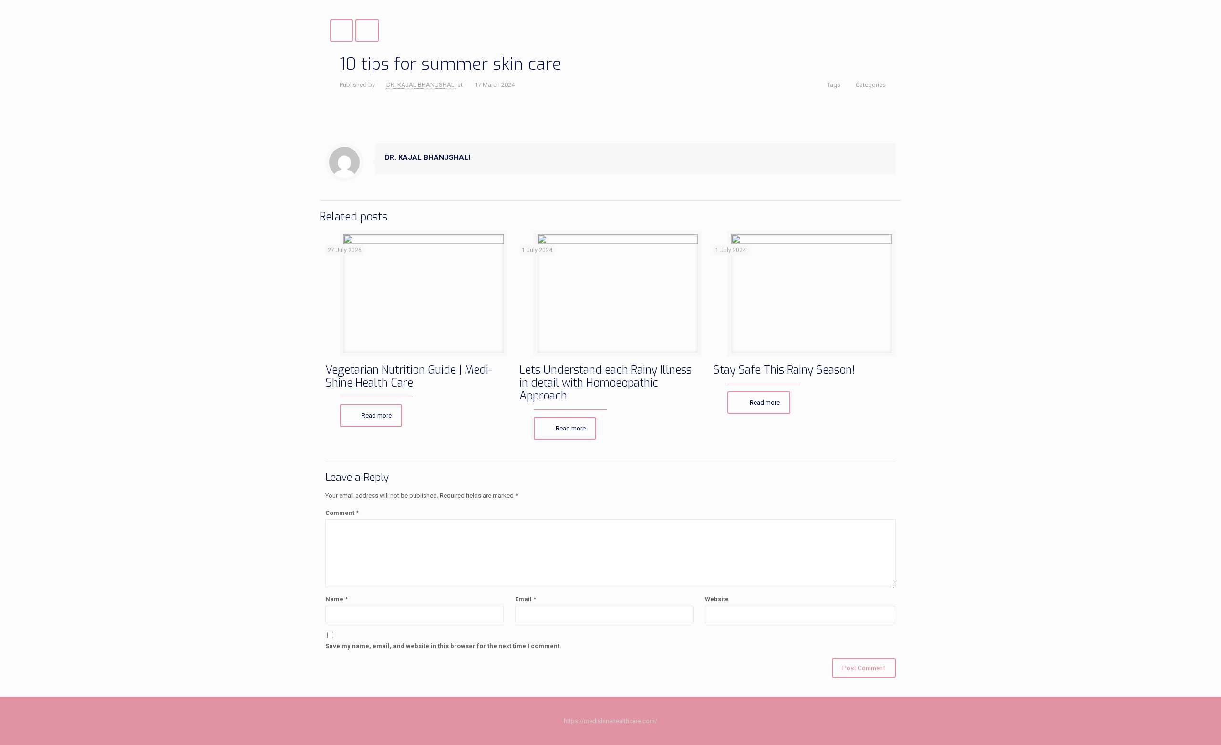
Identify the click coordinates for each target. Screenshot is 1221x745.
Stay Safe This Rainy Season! (784, 370)
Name (336, 599)
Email (525, 599)
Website (717, 599)
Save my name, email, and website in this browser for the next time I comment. (443, 646)
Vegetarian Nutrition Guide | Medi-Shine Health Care (409, 376)
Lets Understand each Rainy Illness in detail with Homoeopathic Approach (605, 383)
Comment (342, 512)
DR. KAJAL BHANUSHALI (421, 84)
